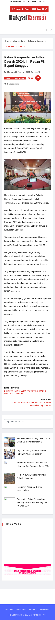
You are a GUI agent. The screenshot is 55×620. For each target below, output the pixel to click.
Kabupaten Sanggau (36, 41)
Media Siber (21, 609)
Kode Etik (33, 609)
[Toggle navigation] (4, 30)
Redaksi (9, 609)
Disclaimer (45, 609)
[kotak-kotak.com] (27, 569)
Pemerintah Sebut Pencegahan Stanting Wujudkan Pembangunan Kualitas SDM (32, 502)
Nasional (32, 2)
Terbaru (42, 2)
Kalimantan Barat (17, 2)
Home (7, 41)
